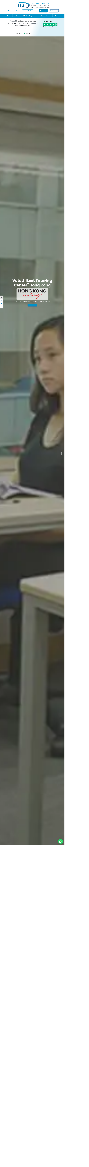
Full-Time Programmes (30, 16)
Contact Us (54, 11)
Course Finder (27, 11)
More (56, 16)
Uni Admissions (45, 16)
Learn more (32, 315)
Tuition (17, 16)
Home (8, 16)
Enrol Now (44, 11)
